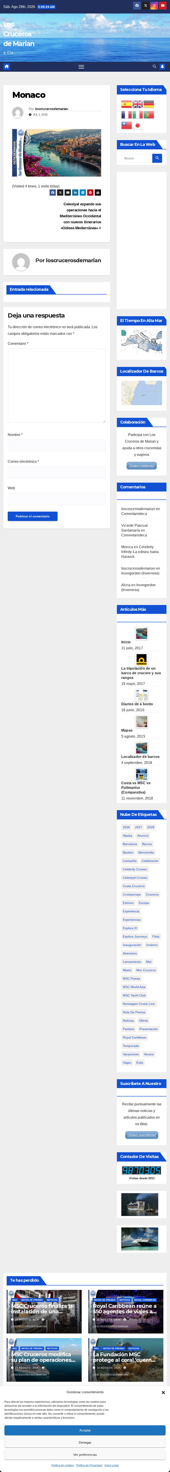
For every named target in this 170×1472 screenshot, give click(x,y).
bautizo (128, 852)
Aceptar (85, 1430)
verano (149, 1054)
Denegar (85, 1442)
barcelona (130, 844)
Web (11, 488)
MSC (14, 1300)
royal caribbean (134, 1037)
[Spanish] (126, 104)
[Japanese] (137, 125)
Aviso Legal (111, 1465)
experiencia (131, 911)
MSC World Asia (134, 987)
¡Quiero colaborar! (142, 465)
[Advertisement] (141, 240)
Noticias (52, 1300)
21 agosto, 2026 (109, 1319)
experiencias (132, 919)
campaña (130, 861)
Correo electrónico (23, 461)
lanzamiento (132, 961)
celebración (150, 861)
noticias (128, 1020)
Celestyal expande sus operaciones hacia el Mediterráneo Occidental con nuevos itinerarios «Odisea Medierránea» (80, 216)
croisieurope (132, 894)
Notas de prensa (32, 1300)
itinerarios (130, 953)
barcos (147, 844)
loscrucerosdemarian (51, 109)
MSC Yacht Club (134, 995)
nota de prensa (134, 1012)
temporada (131, 1046)
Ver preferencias (85, 1455)
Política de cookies (62, 1465)
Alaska (127, 835)
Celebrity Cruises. (135, 869)
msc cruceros (146, 970)
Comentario (18, 343)
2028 (150, 827)
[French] (126, 114)
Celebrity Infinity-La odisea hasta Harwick (140, 552)
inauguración (132, 945)
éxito (139, 1062)
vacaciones (131, 1054)
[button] (163, 1392)
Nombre (15, 435)
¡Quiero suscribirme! (142, 1135)
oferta (143, 1020)
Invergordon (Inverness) (140, 573)
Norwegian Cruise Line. (139, 1004)
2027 (138, 827)
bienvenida (146, 852)
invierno (152, 945)
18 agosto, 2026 (109, 1367)
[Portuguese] (149, 114)
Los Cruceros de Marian (19, 34)
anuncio (143, 835)
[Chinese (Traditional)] (126, 125)
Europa (144, 903)
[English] (137, 104)
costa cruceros (134, 886)
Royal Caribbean (145, 1300)
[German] (149, 104)
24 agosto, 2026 (27, 1319)
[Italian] (137, 114)
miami (127, 970)
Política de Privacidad (89, 1465)
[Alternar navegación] (81, 66)
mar (149, 961)
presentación (148, 1029)
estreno (128, 903)
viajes (127, 1062)
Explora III (130, 928)
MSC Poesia (131, 978)
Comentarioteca (134, 514)
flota (155, 936)
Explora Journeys (135, 936)
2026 (126, 827)
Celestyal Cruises (135, 877)
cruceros (152, 894)
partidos (128, 1029)
